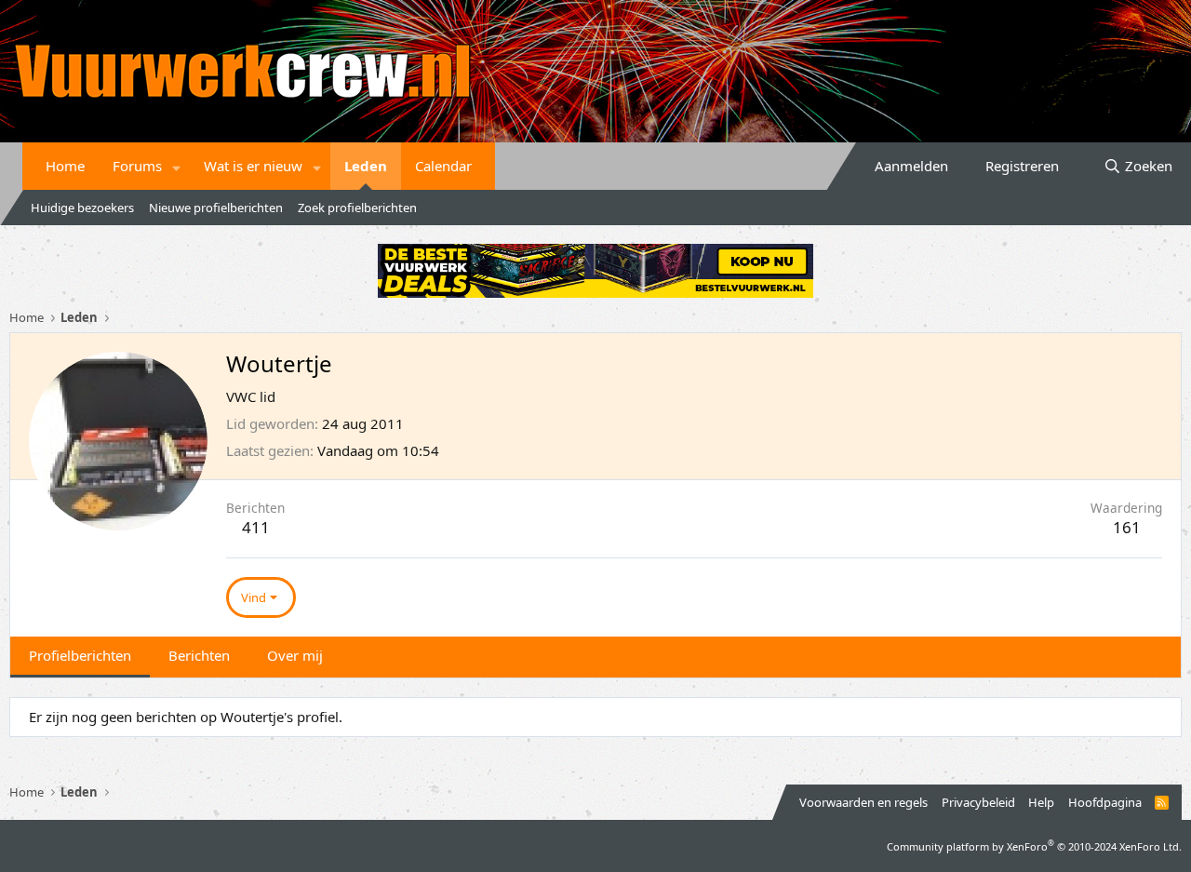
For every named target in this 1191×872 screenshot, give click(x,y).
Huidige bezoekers (82, 207)
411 (256, 527)
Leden (365, 165)
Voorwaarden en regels (863, 802)
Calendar (443, 165)
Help (1041, 802)
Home (65, 165)
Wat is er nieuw (253, 165)
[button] (177, 166)
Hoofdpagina (1105, 802)
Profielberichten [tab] (80, 655)
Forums (137, 165)
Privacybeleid (978, 802)
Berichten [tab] (199, 655)
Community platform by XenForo (1034, 846)
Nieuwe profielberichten (216, 207)
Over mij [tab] (295, 655)
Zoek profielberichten (357, 207)
